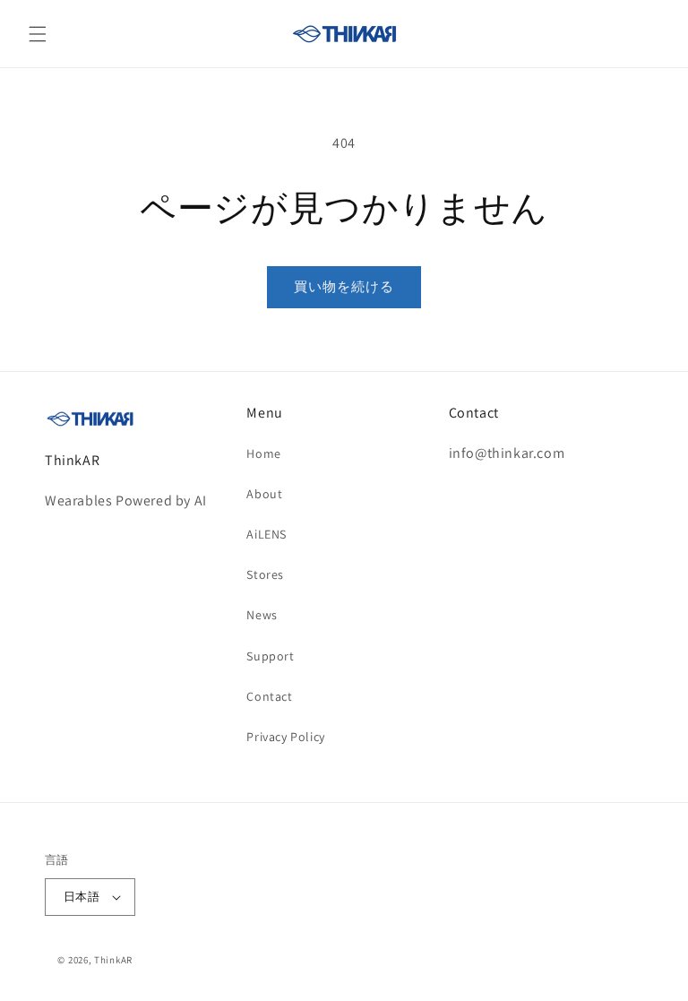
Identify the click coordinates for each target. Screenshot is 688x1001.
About (264, 494)
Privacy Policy (285, 737)
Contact (269, 696)
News (261, 615)
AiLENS (266, 534)
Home (263, 453)
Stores (265, 574)
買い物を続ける (344, 286)
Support (270, 656)
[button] (37, 34)
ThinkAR (113, 960)
